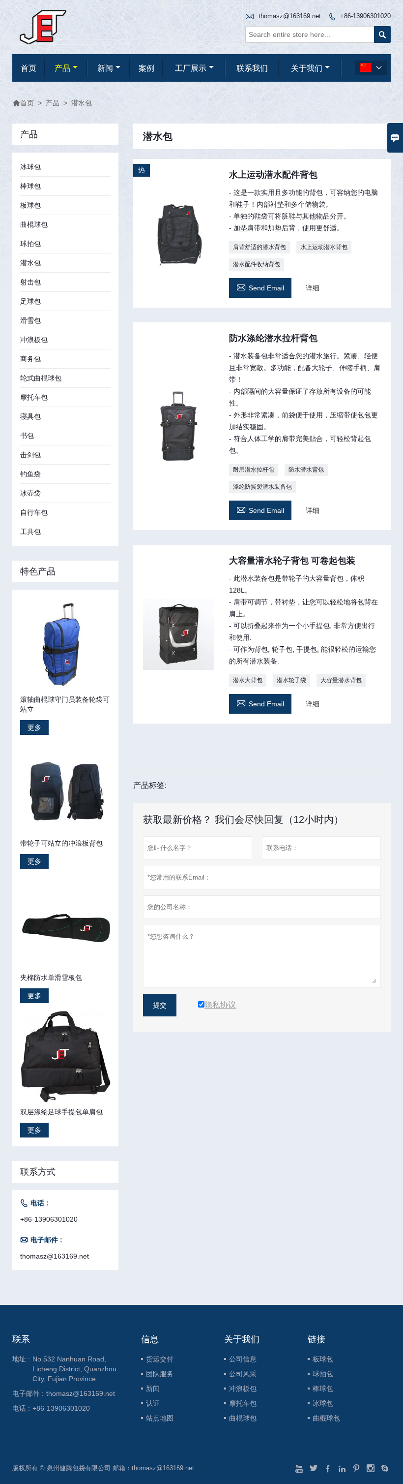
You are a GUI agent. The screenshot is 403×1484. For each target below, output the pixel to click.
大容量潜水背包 (341, 680)
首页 (28, 68)
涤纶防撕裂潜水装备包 (262, 486)
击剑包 (30, 455)
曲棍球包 (34, 224)
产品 (62, 68)
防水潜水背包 (306, 469)
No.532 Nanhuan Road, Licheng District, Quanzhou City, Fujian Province (74, 1369)
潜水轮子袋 (291, 680)
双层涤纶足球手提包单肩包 (61, 1112)
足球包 (30, 301)
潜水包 (30, 263)
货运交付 (159, 1359)
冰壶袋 (30, 493)
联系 (21, 1339)
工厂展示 (190, 68)
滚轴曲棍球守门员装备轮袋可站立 (65, 704)
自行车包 (34, 512)
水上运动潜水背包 (323, 247)
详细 (312, 288)
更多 (34, 727)
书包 (27, 436)
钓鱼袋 (30, 474)
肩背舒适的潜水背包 (259, 247)
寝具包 (30, 416)
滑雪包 (30, 320)
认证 (153, 1403)
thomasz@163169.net (290, 16)
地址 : (21, 1359)
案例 (146, 68)
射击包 (30, 282)
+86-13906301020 (365, 16)
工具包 (30, 532)
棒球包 (30, 186)
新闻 (105, 68)
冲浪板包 (34, 340)
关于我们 (306, 68)
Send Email (260, 287)
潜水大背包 (247, 680)
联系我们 (252, 68)
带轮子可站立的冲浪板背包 (61, 843)
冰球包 (30, 167)
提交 (160, 1005)
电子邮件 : (28, 1393)
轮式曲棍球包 (40, 378)
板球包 (30, 205)
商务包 (30, 359)
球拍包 (30, 244)
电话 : (21, 1408)
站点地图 (159, 1418)
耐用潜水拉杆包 (253, 469)
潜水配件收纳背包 (256, 264)
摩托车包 (34, 397)
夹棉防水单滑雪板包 (51, 977)
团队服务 (159, 1374)
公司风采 (243, 1374)
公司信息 (243, 1359)
